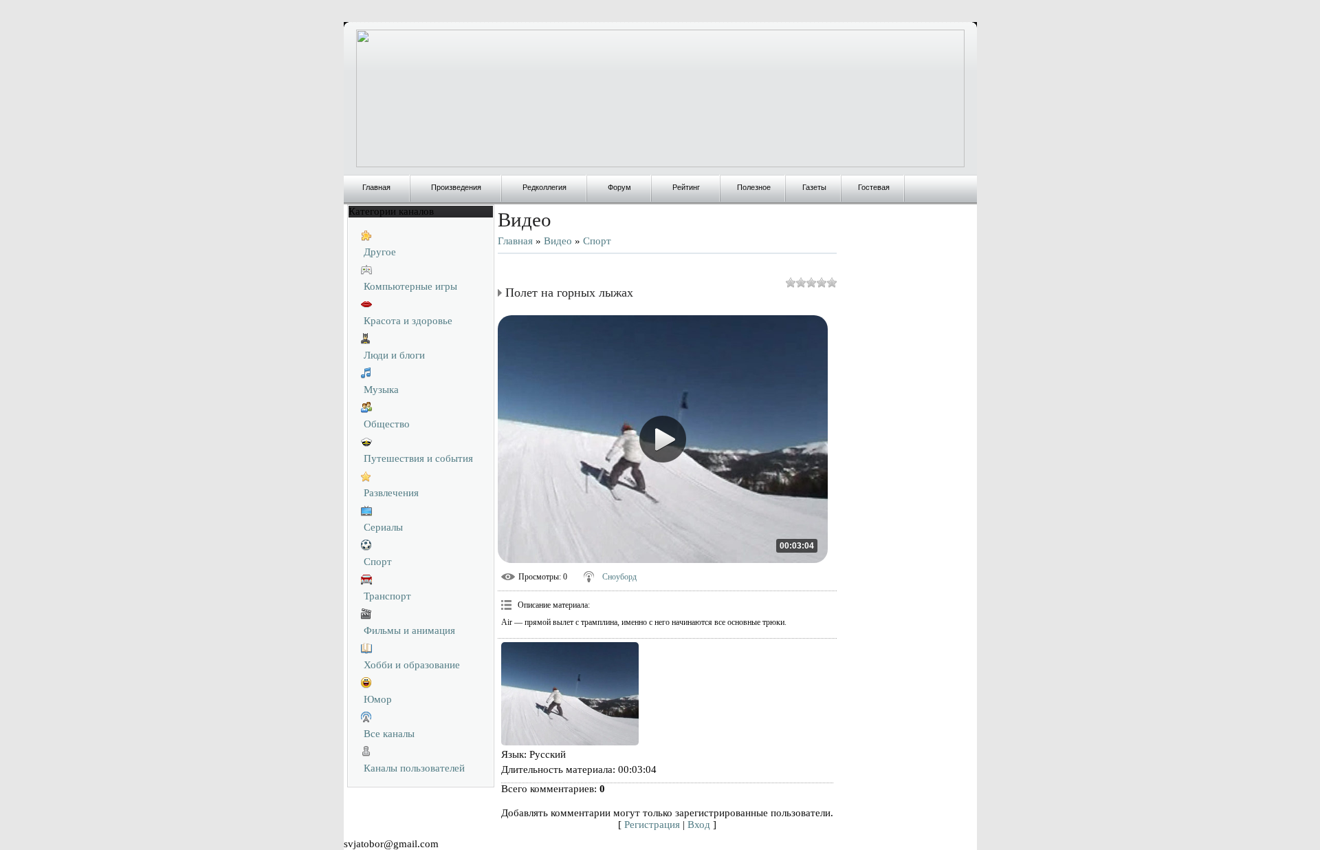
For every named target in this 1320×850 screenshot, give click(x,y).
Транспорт (387, 596)
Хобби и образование (412, 664)
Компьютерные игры (410, 286)
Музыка (381, 389)
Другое (380, 251)
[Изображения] (570, 693)
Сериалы (383, 527)
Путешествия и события (418, 458)
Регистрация (652, 824)
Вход (699, 824)
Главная (515, 240)
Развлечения (391, 492)
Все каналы (389, 733)
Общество (387, 423)
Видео (558, 240)
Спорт (378, 561)
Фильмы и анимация (409, 630)
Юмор (378, 699)
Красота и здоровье (408, 320)
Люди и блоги (394, 355)
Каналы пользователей (414, 768)
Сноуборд (619, 577)
